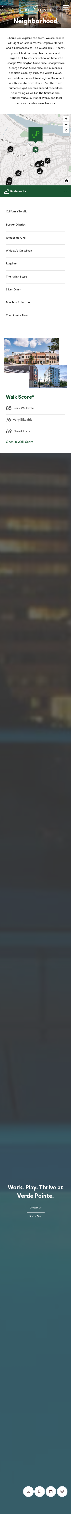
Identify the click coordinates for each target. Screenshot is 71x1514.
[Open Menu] (66, 7)
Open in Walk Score (19, 442)
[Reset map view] (66, 130)
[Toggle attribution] (66, 180)
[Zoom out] (66, 124)
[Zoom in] (66, 119)
